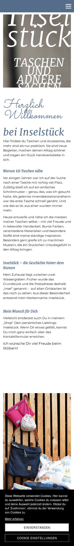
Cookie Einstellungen (37, 538)
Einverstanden (37, 527)
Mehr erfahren (14, 519)
